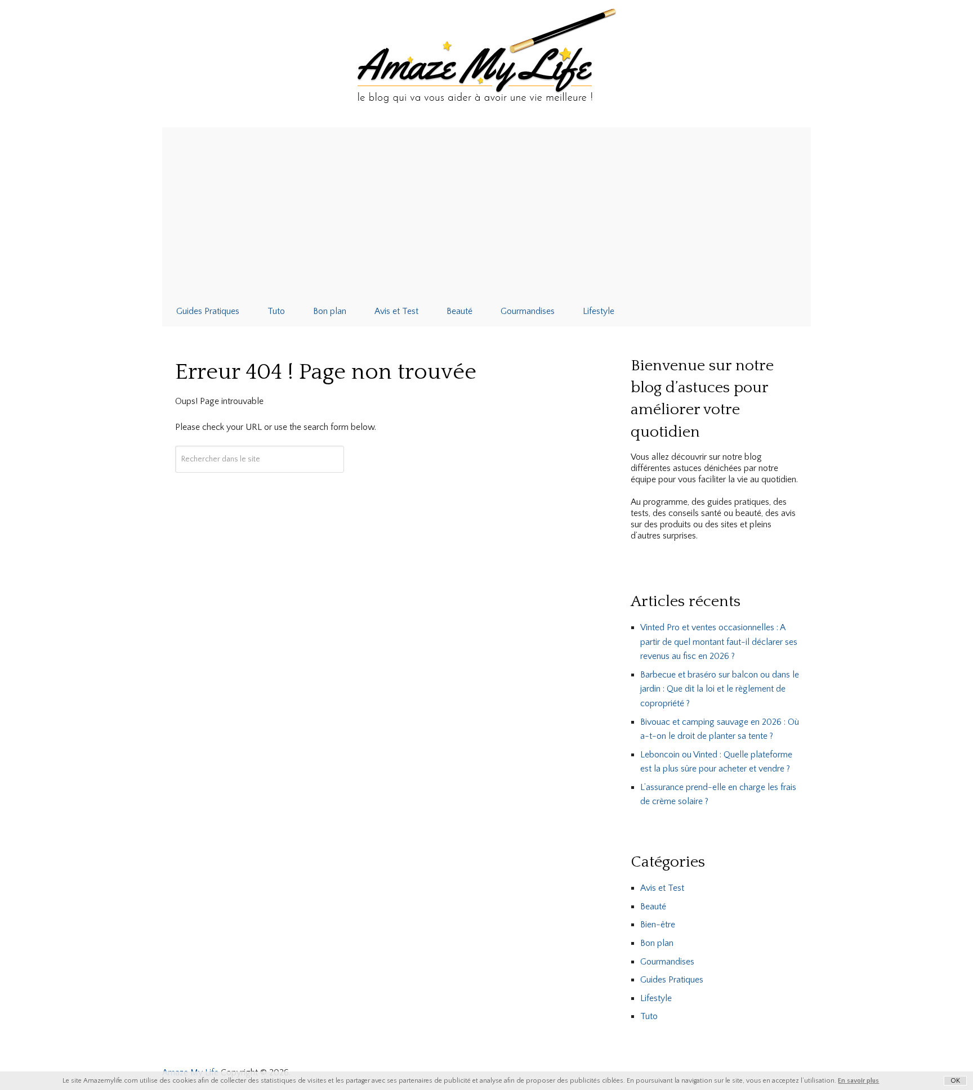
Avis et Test (396, 311)
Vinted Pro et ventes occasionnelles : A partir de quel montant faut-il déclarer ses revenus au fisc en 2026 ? (718, 641)
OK (955, 1080)
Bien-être (657, 924)
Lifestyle (598, 311)
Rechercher (259, 492)
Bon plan (329, 311)
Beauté (459, 311)
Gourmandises (528, 311)
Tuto (276, 311)
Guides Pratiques (207, 311)
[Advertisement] (486, 211)
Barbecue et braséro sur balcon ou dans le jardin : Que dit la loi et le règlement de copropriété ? (719, 689)
